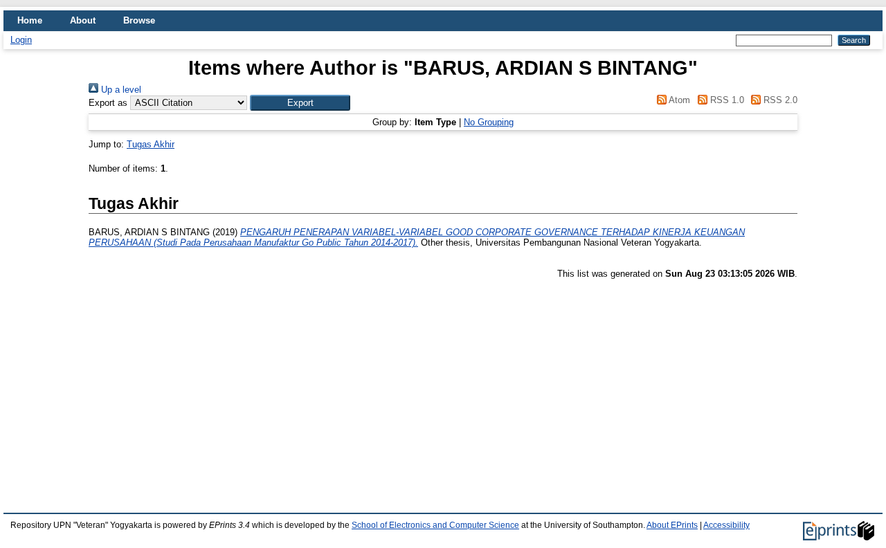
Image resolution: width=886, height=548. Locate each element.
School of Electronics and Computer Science (435, 525)
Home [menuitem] (29, 20)
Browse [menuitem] (139, 20)
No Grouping (489, 122)
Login (21, 40)
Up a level (119, 89)
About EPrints (672, 525)
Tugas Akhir (150, 144)
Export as (108, 103)
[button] (300, 103)
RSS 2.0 (779, 100)
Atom (678, 100)
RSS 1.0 (725, 100)
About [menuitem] (83, 20)
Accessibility (726, 525)
